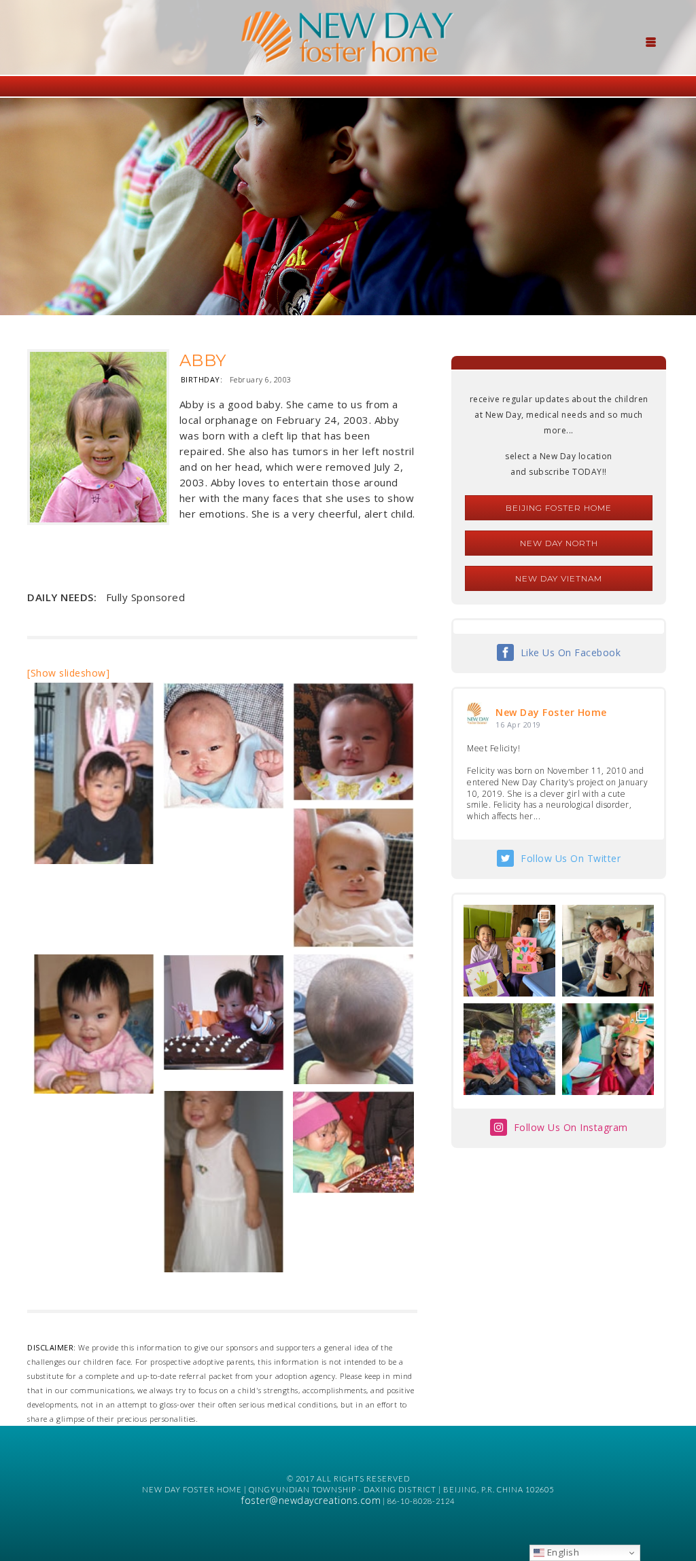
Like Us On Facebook (571, 652)
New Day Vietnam (558, 578)
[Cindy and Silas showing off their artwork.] (509, 951)
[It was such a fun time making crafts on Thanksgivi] (608, 1049)
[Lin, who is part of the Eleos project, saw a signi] (608, 951)
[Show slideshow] (68, 672)
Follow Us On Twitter (571, 858)
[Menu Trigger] (651, 41)
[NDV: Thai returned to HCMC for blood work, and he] (509, 1049)
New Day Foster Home (551, 712)
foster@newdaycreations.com (311, 1500)
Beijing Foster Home (559, 508)
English (561, 1552)
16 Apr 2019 (518, 724)
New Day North (559, 543)
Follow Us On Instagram (571, 1127)
